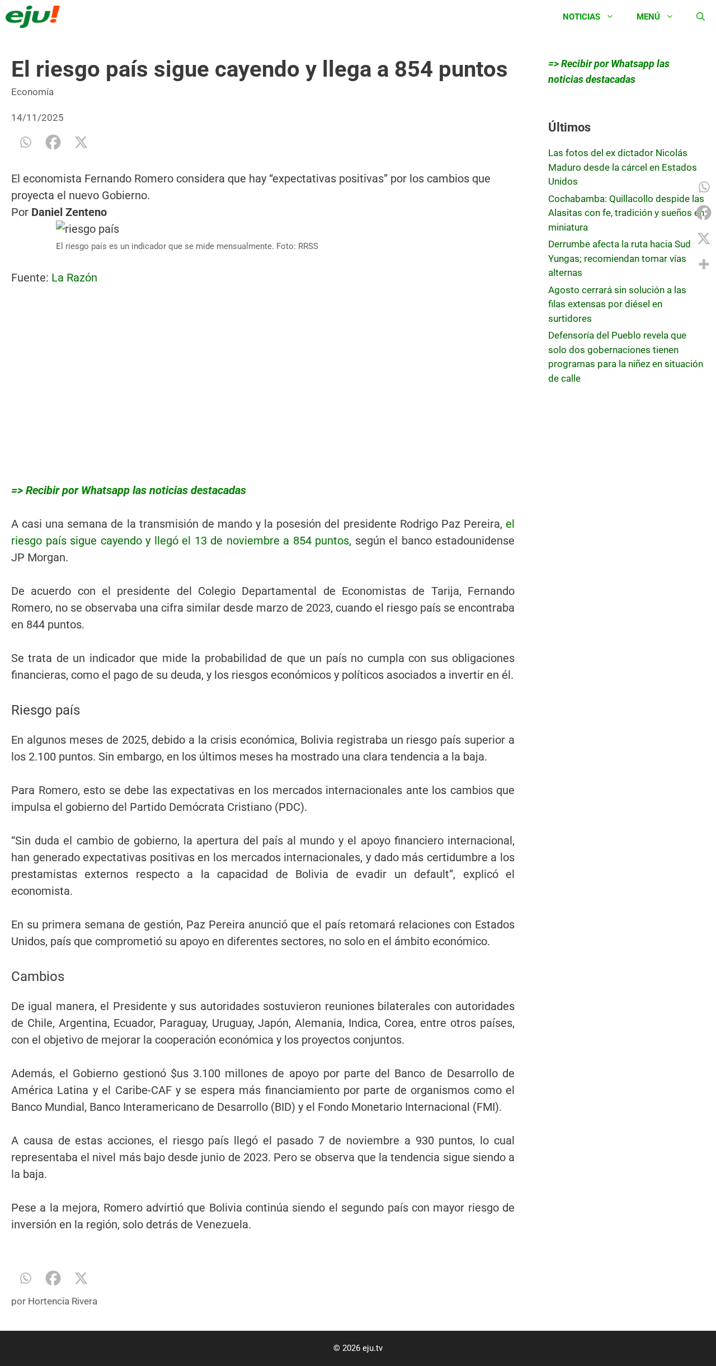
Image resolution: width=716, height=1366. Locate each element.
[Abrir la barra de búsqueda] (700, 17)
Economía (32, 91)
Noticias (581, 17)
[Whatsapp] (25, 142)
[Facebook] (53, 142)
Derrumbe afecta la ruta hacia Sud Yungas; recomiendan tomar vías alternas (619, 258)
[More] (704, 264)
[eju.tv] (35, 17)
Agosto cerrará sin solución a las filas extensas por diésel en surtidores (617, 304)
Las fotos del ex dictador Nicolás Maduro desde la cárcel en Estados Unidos (622, 167)
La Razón (75, 277)
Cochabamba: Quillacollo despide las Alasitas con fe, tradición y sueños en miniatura (626, 213)
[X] (81, 142)
